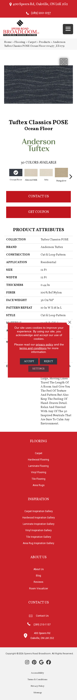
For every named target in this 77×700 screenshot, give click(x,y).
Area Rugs (39, 485)
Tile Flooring (38, 478)
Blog (38, 575)
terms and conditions (33, 348)
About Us (38, 569)
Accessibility (37, 673)
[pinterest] (34, 663)
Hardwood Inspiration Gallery (38, 517)
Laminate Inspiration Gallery (38, 524)
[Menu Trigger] (68, 29)
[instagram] (27, 663)
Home (8, 42)
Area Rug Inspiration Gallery (38, 543)
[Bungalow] (61, 172)
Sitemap (37, 692)
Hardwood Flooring (38, 459)
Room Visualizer (38, 588)
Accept (29, 361)
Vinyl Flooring (38, 472)
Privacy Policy (37, 686)
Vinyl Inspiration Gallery (38, 530)
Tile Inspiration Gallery (38, 536)
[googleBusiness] (42, 663)
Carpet (32, 42)
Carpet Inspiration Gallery (38, 511)
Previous (6, 174)
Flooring (19, 42)
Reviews (38, 582)
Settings (38, 368)
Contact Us (38, 196)
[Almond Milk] (31, 172)
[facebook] (49, 663)
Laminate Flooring (38, 466)
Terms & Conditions (37, 679)
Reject (48, 361)
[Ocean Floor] (15, 172)
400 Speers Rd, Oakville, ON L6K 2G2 (40, 4)
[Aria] (46, 172)
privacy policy (44, 344)
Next (71, 174)
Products (44, 42)
